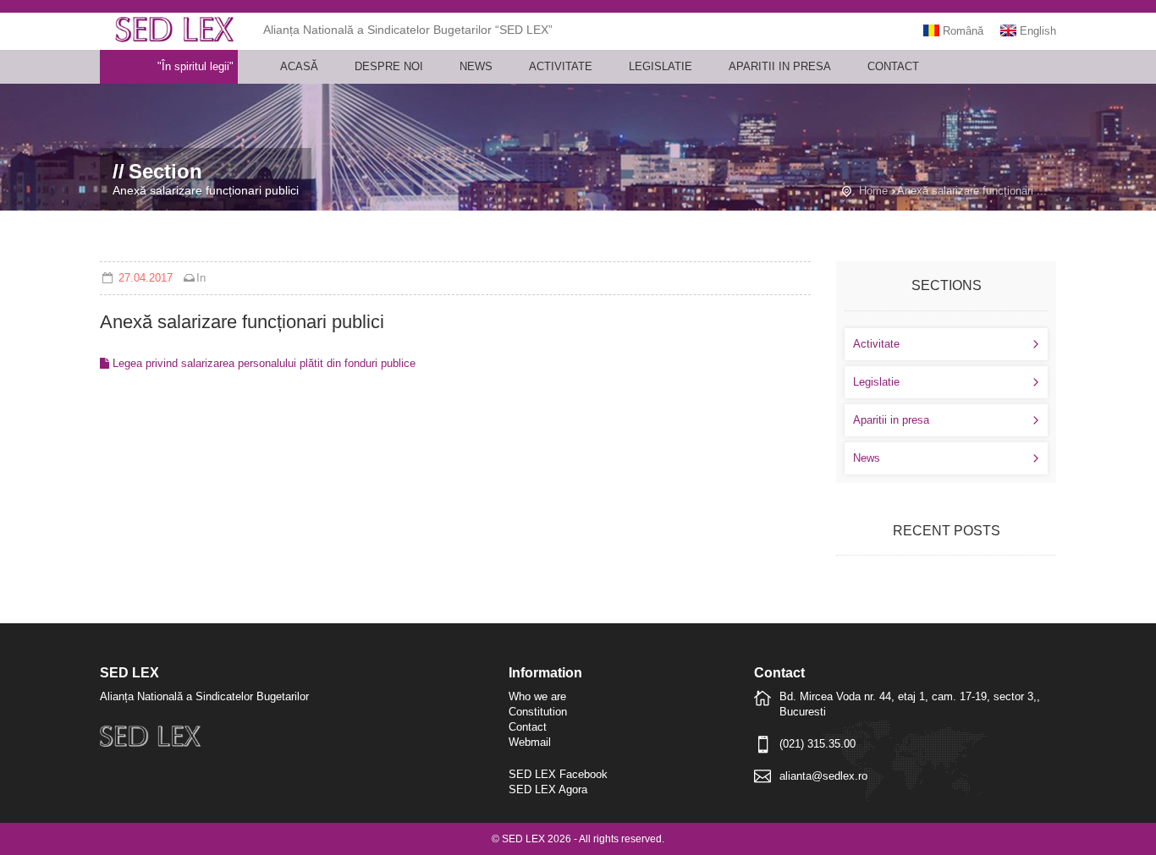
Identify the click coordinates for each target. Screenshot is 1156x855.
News (476, 66)
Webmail (530, 742)
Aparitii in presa (780, 66)
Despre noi (389, 66)
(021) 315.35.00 (817, 743)
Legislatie (660, 66)
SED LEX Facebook (558, 774)
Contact (893, 66)
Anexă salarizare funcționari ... (972, 190)
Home (873, 190)
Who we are (537, 696)
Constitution (538, 711)
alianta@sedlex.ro (823, 776)
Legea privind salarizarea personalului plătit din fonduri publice (262, 363)
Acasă (299, 66)
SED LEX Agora (548, 789)
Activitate (560, 66)
